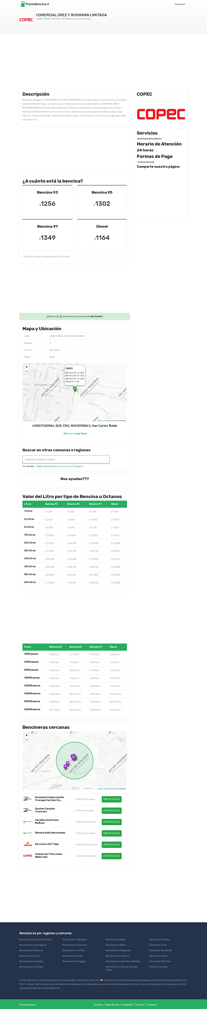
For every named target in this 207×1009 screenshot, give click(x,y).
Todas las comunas (158, 967)
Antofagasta (76, 466)
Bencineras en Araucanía (75, 945)
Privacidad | (128, 1005)
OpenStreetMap (111, 420)
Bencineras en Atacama (31, 950)
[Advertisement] (103, 64)
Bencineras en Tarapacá (117, 956)
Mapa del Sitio (112, 1005)
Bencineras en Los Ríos (74, 950)
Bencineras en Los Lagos (31, 967)
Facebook (152, 1005)
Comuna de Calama (158, 956)
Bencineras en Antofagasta (33, 945)
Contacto (180, 4)
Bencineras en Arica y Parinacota (35, 939)
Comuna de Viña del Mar (160, 950)
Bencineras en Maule (72, 956)
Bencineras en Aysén (29, 956)
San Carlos (96, 316)
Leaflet (99, 420)
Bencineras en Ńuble (116, 939)
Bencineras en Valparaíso (75, 939)
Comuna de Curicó (158, 945)
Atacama (64, 466)
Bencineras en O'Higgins (74, 961)
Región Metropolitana (47, 466)
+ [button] (27, 367)
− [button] (27, 371)
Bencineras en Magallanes (118, 950)
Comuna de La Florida (159, 939)
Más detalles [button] (112, 799)
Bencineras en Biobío (116, 945)
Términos (139, 1005)
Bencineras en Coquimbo (31, 961)
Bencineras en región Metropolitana (123, 961)
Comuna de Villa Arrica (160, 961)
